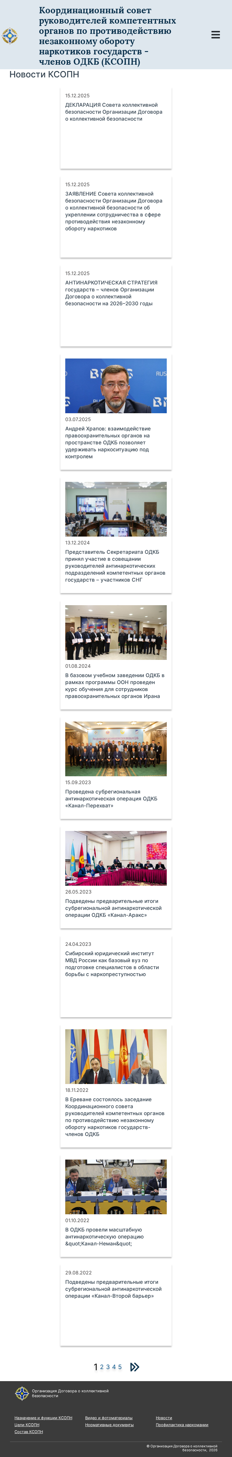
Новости (164, 1418)
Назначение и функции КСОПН (43, 1418)
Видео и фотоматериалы (109, 1418)
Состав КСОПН (28, 1431)
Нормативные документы (109, 1425)
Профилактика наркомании (182, 1425)
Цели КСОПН (26, 1425)
